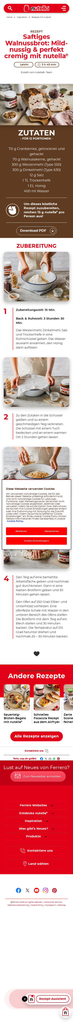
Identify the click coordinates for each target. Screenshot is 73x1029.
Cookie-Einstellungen (36, 541)
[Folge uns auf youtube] (36, 890)
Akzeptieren (52, 531)
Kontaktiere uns (34, 751)
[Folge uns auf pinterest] (54, 890)
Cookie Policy (37, 905)
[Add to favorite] (36, 653)
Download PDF (33, 230)
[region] (36, 514)
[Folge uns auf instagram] (45, 890)
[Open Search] (10, 8)
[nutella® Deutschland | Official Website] (36, 8)
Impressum (50, 905)
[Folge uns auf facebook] (18, 890)
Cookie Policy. (15, 521)
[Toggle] (25, 999)
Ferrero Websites (33, 805)
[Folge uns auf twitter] (27, 890)
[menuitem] (33, 813)
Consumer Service (52, 902)
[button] (52, 805)
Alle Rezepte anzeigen (36, 736)
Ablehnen (21, 531)
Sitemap (62, 905)
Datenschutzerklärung (18, 905)
